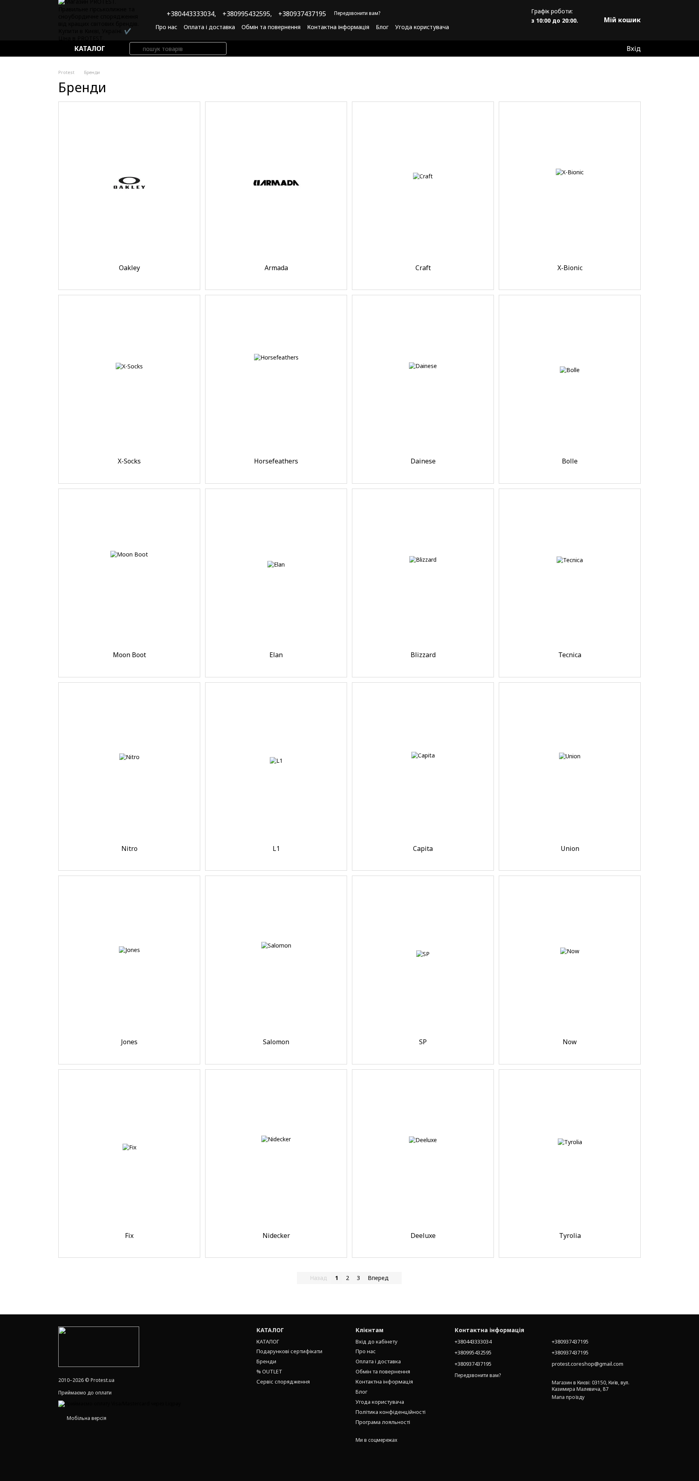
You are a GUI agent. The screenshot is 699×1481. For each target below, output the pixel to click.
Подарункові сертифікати (289, 1351)
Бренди (266, 1361)
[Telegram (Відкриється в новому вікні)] (502, 26)
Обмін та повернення (271, 27)
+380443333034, (191, 14)
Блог (382, 27)
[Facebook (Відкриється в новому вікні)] (492, 26)
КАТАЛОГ (267, 1341)
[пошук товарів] (135, 48)
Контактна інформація (338, 27)
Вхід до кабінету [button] (377, 1341)
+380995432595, (247, 14)
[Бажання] (603, 48)
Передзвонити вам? (357, 13)
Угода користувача (422, 27)
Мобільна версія (86, 1418)
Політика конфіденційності (391, 1411)
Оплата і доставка (209, 27)
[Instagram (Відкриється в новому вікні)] (482, 26)
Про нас (166, 27)
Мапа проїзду (568, 1397)
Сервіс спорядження (283, 1381)
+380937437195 (302, 14)
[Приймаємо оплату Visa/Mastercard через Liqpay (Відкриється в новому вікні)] (119, 1403)
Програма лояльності (383, 1422)
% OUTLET (269, 1371)
